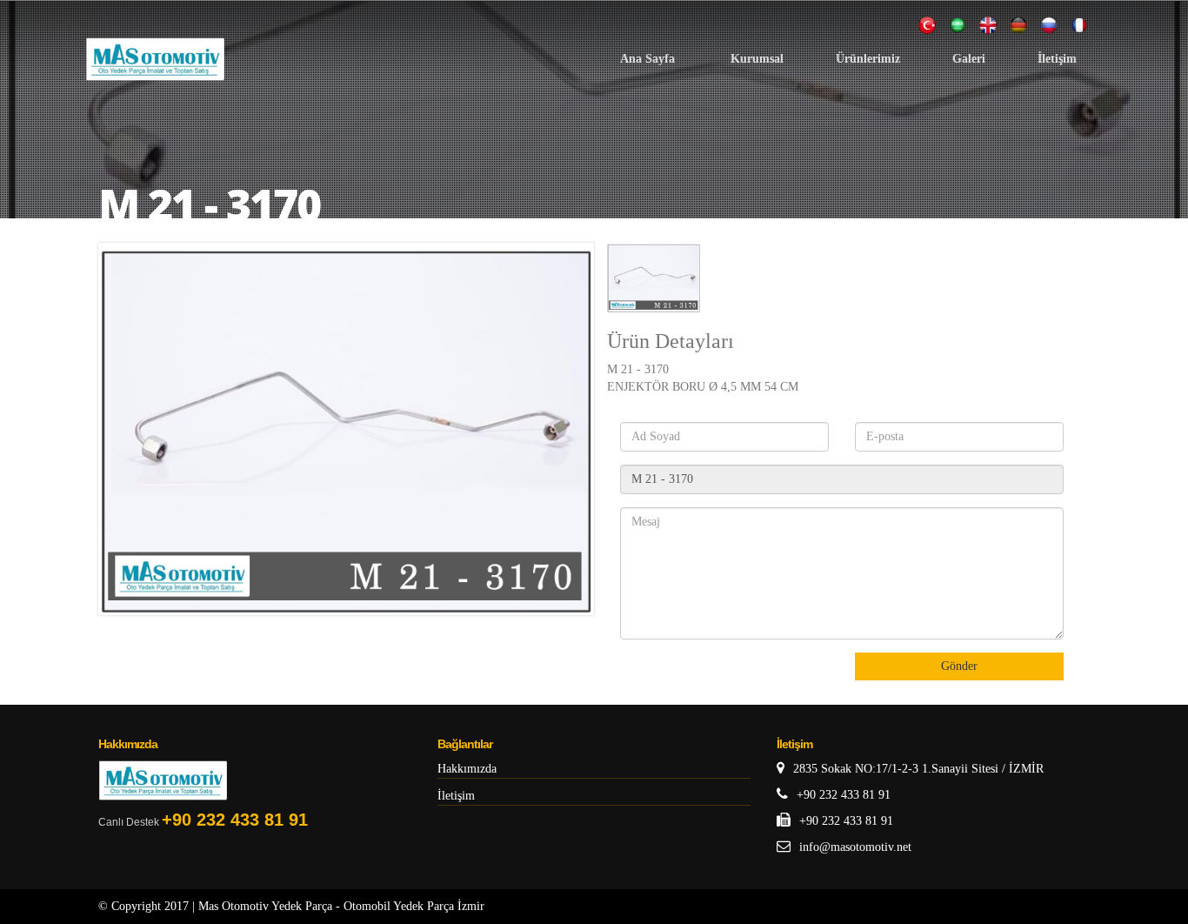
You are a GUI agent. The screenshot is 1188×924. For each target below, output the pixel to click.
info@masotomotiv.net (855, 847)
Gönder (959, 666)
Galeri (968, 58)
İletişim (1057, 58)
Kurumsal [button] (757, 58)
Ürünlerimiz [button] (868, 58)
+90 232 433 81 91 (235, 819)
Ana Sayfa (649, 58)
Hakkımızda (467, 768)
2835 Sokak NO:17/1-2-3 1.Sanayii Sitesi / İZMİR (918, 768)
